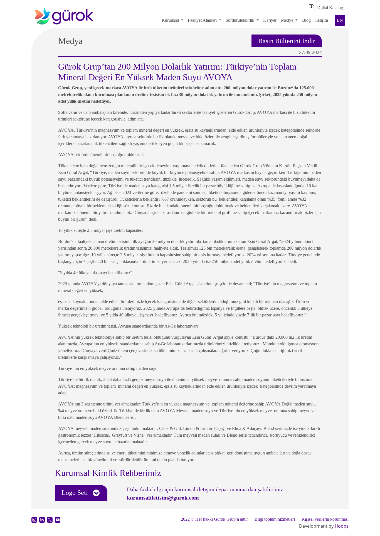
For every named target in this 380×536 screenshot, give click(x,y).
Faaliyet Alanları (202, 20)
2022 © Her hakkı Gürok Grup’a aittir (214, 519)
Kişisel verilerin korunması (325, 519)
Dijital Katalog (330, 7)
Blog (306, 20)
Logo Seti (75, 492)
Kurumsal (170, 20)
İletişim (321, 20)
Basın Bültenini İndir (286, 40)
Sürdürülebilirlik (240, 20)
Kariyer (270, 20)
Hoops (342, 526)
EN (340, 20)
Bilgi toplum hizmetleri (275, 519)
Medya (287, 20)
